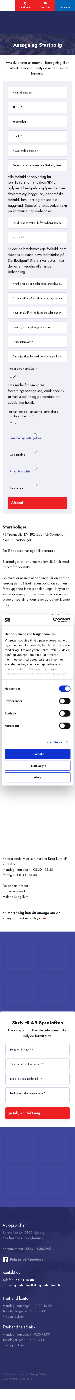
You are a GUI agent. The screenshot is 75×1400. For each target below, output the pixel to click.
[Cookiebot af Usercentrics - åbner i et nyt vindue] (53, 620)
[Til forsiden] (37, 22)
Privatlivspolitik (20, 471)
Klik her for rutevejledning (23, 1238)
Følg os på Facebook (26, 1259)
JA (15, 376)
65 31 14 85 (24, 1279)
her (44, 918)
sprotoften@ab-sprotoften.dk (37, 1285)
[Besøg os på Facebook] (5, 1259)
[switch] (64, 701)
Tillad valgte (37, 765)
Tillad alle (37, 754)
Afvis (37, 777)
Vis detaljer (54, 742)
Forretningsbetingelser (25, 438)
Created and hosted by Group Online (24, 1374)
